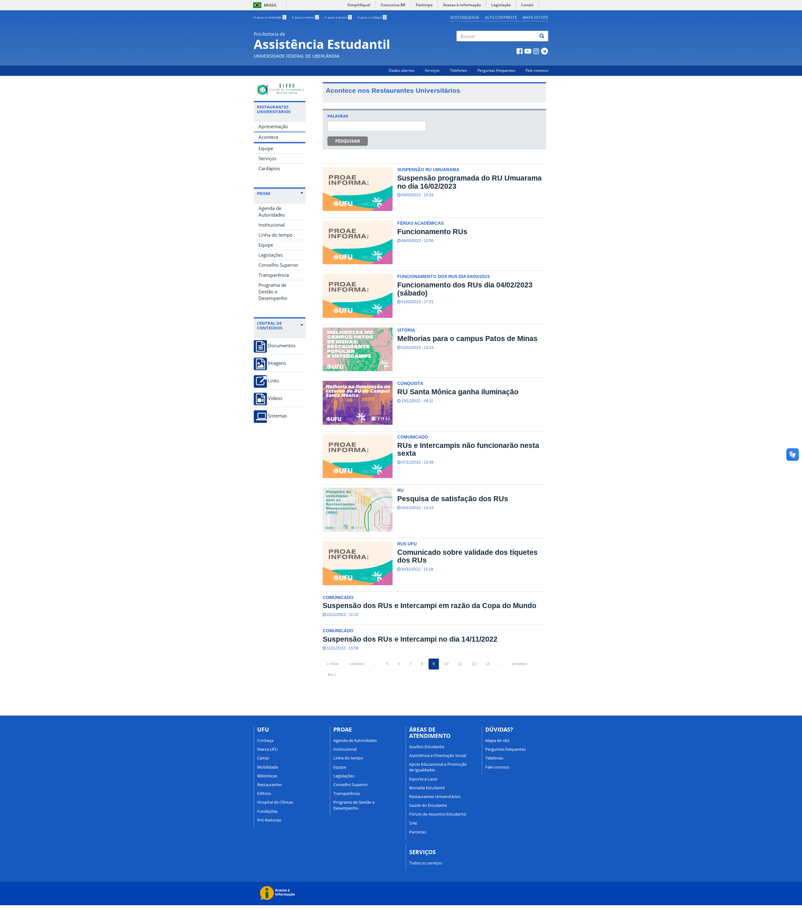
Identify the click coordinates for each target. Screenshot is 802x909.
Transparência (273, 275)
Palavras (337, 116)
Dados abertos (401, 70)
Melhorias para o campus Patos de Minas (467, 338)
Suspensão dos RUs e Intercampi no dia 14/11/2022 (410, 639)
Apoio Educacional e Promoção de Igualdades (438, 767)
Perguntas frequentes (496, 70)
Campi (263, 758)
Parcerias (417, 832)
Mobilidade (267, 767)
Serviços (432, 70)
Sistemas (277, 415)
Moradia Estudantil (427, 788)
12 (473, 664)
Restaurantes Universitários (435, 796)
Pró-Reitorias (269, 820)
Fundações (267, 811)
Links (273, 380)
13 (487, 664)
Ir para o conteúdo (269, 17)
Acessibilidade (464, 17)
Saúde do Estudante (428, 805)
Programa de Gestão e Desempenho (272, 291)
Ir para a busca (338, 17)
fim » (332, 675)
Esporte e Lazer (423, 779)
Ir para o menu (305, 17)
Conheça (265, 740)
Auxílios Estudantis (426, 746)
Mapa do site (535, 17)
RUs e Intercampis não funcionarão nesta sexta (468, 449)
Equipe (265, 148)
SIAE (413, 823)
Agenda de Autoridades (271, 211)
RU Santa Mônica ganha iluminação (457, 392)
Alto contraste (501, 17)
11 (460, 664)
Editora (264, 793)
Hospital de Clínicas (275, 802)
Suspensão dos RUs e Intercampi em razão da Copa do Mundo (429, 606)
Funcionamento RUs (432, 232)
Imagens (277, 363)
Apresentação (273, 126)
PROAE (263, 193)
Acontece (268, 137)
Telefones (458, 70)
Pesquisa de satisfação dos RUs (452, 499)
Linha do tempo (275, 235)
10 (446, 664)
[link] (280, 193)
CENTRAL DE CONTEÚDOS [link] (269, 325)
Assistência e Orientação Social (437, 755)
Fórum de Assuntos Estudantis (437, 814)
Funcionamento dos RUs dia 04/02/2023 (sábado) (465, 289)
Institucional (271, 225)
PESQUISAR (347, 141)
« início (333, 664)
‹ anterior (356, 664)
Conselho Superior (278, 265)
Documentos (281, 345)
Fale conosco (537, 70)
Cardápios (269, 168)
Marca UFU (267, 749)
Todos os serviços (425, 863)
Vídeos (275, 398)
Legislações (270, 255)
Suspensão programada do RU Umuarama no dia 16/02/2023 (469, 182)
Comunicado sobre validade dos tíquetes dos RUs (467, 556)
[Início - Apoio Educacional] (279, 89)
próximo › (520, 664)
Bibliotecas (267, 776)
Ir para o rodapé (371, 17)
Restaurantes (269, 784)
